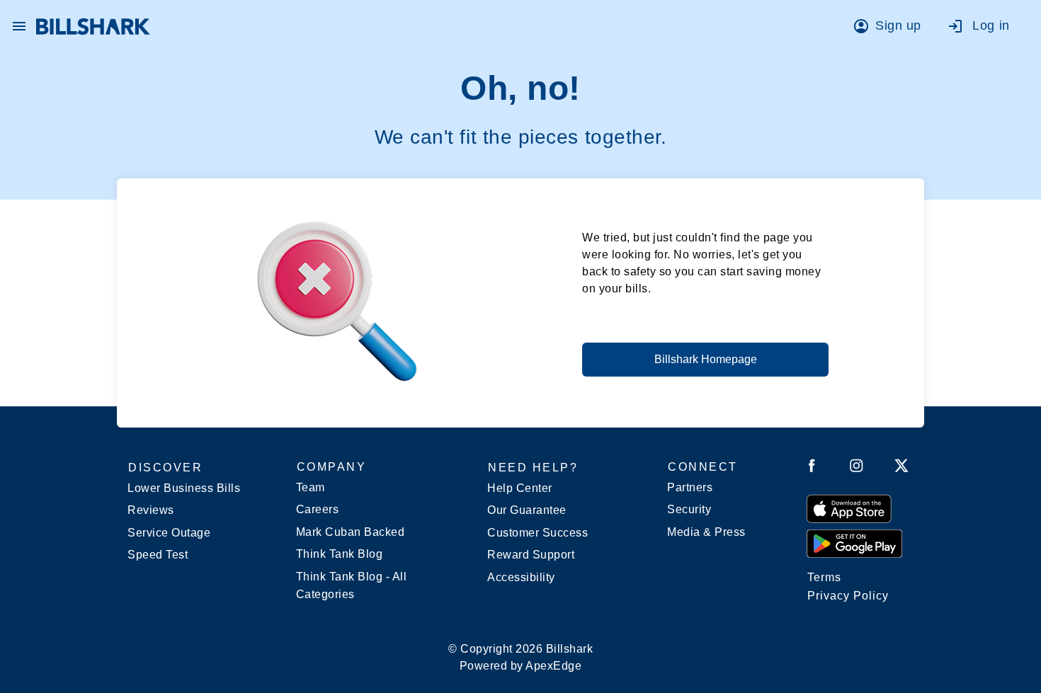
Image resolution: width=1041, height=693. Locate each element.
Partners (689, 487)
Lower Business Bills (183, 488)
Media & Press (706, 532)
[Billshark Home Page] (93, 26)
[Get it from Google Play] (854, 543)
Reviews (150, 510)
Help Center (519, 488)
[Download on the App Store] (849, 508)
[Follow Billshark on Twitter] (901, 468)
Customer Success (537, 533)
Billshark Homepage (705, 359)
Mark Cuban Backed (350, 532)
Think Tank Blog (339, 554)
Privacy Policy (848, 596)
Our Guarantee (527, 510)
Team (310, 487)
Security (689, 509)
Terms (824, 577)
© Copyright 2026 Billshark (520, 657)
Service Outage (168, 533)
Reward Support (530, 555)
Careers (317, 509)
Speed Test (157, 555)
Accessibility (521, 577)
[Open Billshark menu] (19, 22)
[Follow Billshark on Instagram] (856, 468)
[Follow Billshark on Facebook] (812, 468)
